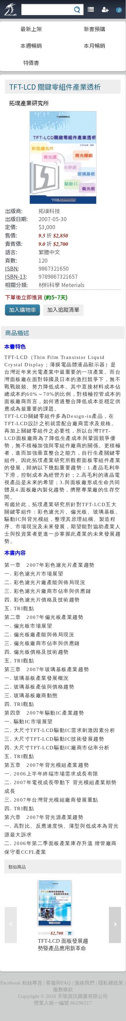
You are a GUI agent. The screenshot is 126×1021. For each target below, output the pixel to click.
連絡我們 (84, 983)
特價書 (31, 63)
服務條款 (63, 989)
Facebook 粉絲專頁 (21, 983)
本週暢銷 (31, 45)
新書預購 (94, 29)
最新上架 (31, 29)
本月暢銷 (94, 45)
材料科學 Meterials (61, 285)
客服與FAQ (58, 983)
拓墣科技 (49, 211)
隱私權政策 (110, 983)
